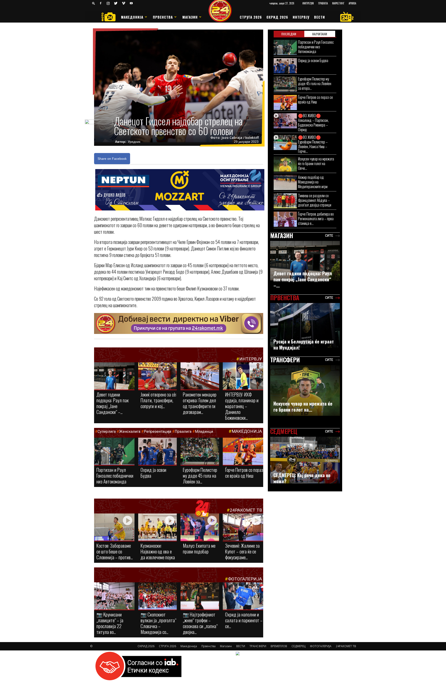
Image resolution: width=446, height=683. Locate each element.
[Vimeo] (123, 3)
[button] (93, 3)
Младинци (204, 431)
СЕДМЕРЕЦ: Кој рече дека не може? (302, 478)
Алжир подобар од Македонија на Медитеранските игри (313, 181)
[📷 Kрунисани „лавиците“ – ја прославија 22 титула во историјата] (114, 596)
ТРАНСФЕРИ (257, 646)
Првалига (183, 431)
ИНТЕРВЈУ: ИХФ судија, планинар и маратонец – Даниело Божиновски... (242, 406)
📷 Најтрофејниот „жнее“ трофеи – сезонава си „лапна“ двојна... (200, 623)
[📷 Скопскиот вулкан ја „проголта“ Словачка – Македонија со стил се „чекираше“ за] (157, 596)
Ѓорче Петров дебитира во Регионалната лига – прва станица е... (316, 218)
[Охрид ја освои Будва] (157, 452)
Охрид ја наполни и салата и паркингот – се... (243, 620)
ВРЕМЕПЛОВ (279, 646)
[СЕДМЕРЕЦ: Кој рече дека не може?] (305, 460)
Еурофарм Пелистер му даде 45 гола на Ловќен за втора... (314, 83)
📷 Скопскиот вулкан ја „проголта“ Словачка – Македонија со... (158, 623)
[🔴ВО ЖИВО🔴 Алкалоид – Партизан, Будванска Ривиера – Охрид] (285, 120)
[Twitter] (115, 3)
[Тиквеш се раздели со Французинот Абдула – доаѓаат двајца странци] (285, 200)
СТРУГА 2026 (251, 17)
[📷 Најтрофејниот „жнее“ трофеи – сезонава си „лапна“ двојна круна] (199, 596)
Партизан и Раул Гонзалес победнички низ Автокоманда (114, 475)
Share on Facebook (112, 158)
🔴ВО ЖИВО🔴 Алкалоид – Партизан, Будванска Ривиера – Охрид (313, 122)
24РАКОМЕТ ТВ (246, 510)
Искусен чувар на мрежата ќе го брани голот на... (302, 406)
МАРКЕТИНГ (338, 3)
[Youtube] (131, 3)
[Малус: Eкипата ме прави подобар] (199, 527)
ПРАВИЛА (323, 3)
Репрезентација (157, 431)
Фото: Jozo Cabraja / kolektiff (234, 138)
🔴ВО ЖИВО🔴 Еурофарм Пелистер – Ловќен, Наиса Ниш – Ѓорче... (313, 144)
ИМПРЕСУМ (308, 3)
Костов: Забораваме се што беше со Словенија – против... (114, 551)
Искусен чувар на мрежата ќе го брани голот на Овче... (316, 163)
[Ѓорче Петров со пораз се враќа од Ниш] (243, 452)
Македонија (132, 17)
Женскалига (130, 431)
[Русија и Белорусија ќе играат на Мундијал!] (305, 325)
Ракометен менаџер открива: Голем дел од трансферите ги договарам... (199, 403)
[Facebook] (100, 3)
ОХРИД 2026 (277, 17)
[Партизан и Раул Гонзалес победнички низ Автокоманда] (114, 452)
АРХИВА (352, 3)
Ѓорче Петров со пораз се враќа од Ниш (244, 472)
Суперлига (107, 431)
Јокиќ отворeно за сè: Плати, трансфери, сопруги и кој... (159, 400)
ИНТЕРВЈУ (301, 17)
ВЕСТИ (319, 17)
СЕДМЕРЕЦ (298, 646)
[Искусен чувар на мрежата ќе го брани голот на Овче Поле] (285, 164)
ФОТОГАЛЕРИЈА (245, 579)
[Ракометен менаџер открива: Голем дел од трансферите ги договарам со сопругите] (199, 376)
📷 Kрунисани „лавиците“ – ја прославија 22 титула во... (109, 623)
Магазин (190, 17)
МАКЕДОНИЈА (247, 431)
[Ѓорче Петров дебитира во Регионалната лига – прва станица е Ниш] (285, 219)
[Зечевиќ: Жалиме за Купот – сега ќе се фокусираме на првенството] (243, 527)
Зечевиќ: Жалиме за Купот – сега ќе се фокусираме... (242, 551)
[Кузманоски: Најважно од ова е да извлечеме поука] (157, 527)
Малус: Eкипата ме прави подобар (199, 548)
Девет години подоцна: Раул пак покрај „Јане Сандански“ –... (112, 403)
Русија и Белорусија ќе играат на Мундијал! (303, 344)
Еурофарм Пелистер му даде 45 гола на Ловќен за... (200, 475)
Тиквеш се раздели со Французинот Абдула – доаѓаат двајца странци (314, 200)
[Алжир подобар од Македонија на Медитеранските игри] (285, 182)
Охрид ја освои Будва (153, 472)
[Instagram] (108, 3)
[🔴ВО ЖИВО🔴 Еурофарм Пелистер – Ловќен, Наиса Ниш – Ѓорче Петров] (285, 142)
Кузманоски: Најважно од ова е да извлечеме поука (158, 551)
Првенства (163, 17)
